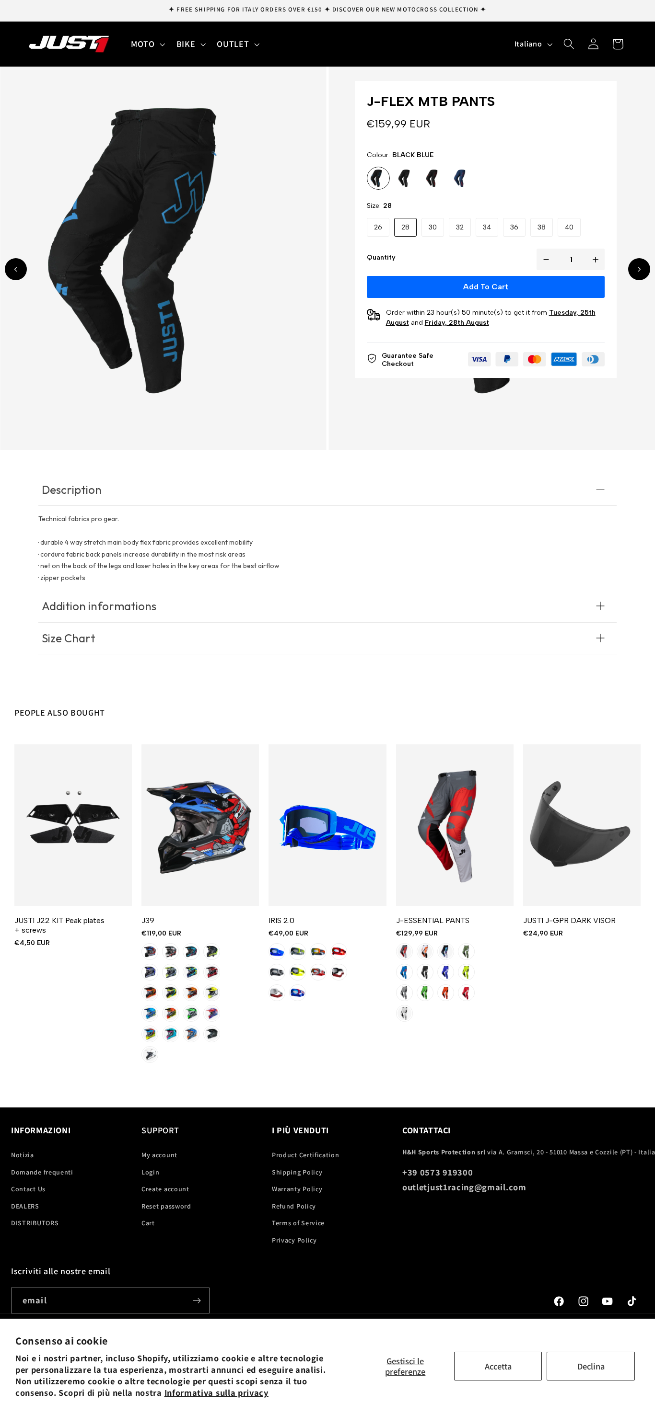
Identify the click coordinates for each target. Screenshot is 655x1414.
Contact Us (28, 1189)
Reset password (166, 1206)
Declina (591, 1366)
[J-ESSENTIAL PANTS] (455, 825)
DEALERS (25, 1206)
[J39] (200, 825)
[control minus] (544, 259)
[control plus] (597, 259)
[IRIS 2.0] (327, 825)
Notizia (22, 1155)
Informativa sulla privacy (216, 1392)
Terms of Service (298, 1223)
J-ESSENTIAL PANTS (432, 920)
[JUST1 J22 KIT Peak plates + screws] (73, 825)
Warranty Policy (297, 1189)
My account (159, 1155)
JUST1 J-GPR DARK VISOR (569, 920)
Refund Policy (294, 1206)
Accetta (498, 1366)
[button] (147, 44)
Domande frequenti (42, 1172)
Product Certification (305, 1155)
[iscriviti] (197, 1300)
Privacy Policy (294, 1240)
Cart (148, 1223)
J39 (147, 920)
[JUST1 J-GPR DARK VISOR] (582, 825)
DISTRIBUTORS (34, 1223)
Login (150, 1172)
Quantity (381, 257)
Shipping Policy (297, 1172)
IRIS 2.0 (281, 920)
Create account (165, 1189)
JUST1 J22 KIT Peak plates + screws (59, 925)
